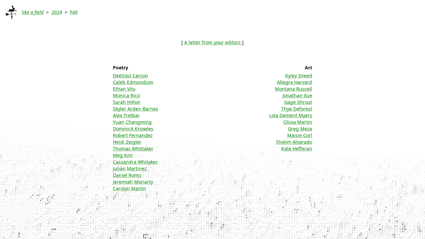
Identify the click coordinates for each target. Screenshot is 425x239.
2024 (56, 12)
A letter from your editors (213, 42)
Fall (74, 12)
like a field (32, 12)
